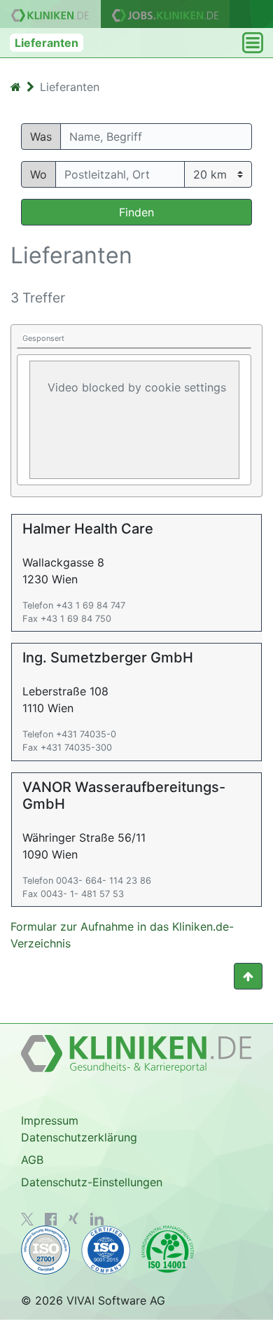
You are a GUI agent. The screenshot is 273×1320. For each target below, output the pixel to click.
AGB (32, 1160)
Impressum (49, 1120)
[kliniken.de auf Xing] (73, 1218)
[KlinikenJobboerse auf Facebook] (51, 1219)
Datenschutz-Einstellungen (91, 1182)
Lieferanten (46, 43)
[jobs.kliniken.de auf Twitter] (27, 1219)
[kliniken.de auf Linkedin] (97, 1219)
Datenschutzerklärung (79, 1137)
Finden (136, 212)
